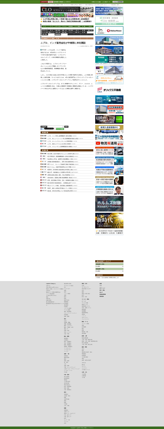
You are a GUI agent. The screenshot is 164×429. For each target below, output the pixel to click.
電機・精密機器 (67, 324)
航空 (65, 296)
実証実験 (84, 333)
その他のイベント (86, 369)
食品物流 (66, 305)
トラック (84, 315)
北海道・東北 (67, 395)
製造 (65, 359)
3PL (65, 287)
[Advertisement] (81, 59)
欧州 (65, 418)
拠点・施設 (58, 30)
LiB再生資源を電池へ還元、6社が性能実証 (58, 175)
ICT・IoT (84, 301)
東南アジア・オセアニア (69, 413)
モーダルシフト (85, 287)
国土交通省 (66, 376)
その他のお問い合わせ (51, 295)
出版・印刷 (66, 333)
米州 (65, 423)
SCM (65, 321)
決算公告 (48, 298)
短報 (101, 285)
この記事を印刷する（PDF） (86, 46)
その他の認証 (85, 357)
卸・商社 (66, 362)
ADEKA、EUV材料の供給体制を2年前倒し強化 (60, 169)
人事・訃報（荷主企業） (87, 344)
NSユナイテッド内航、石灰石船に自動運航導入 (60, 185)
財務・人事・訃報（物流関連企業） (90, 341)
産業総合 (66, 355)
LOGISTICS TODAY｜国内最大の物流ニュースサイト (46, 2)
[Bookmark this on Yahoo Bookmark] (55, 129)
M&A (90, 26)
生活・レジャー (67, 332)
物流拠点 (71, 26)
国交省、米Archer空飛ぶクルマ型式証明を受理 (60, 191)
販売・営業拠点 (67, 341)
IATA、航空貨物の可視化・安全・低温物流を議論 (60, 180)
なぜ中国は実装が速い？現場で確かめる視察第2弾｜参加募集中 (66, 19)
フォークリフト (85, 319)
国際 (84, 30)
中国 (84, 26)
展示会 (83, 364)
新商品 (83, 314)
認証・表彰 (64, 32)
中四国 (65, 404)
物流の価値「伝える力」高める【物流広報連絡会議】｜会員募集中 (67, 21)
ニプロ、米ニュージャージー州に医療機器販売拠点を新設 (62, 138)
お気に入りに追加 (96, 2)
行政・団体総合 (67, 389)
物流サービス (85, 304)
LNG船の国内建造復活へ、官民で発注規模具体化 (60, 161)
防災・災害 (84, 296)
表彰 (83, 358)
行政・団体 (71, 30)
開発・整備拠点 (67, 344)
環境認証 (84, 353)
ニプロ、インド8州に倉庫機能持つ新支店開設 (59, 136)
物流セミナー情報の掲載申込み (86, 4)
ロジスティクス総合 (68, 285)
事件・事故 (45, 34)
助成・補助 (66, 388)
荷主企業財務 (85, 342)
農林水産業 (66, 357)
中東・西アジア (67, 416)
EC (45, 26)
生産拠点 (66, 340)
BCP (83, 295)
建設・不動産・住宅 (68, 327)
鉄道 (65, 298)
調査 (83, 330)
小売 (65, 364)
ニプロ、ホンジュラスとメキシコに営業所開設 (60, 141)
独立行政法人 (67, 384)
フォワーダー (67, 288)
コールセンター (67, 349)
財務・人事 (58, 32)
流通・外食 (66, 330)
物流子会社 (66, 300)
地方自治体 (66, 383)
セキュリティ (85, 317)
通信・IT (66, 328)
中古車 (65, 372)
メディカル (58, 26)
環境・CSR (90, 30)
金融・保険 (66, 365)
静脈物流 (66, 301)
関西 (65, 402)
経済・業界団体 (67, 386)
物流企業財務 (85, 338)
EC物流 (66, 306)
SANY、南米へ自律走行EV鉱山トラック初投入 (60, 188)
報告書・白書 (85, 331)
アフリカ (66, 421)
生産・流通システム (86, 307)
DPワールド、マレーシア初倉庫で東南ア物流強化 (60, 164)
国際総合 (66, 410)
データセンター (67, 348)
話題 (84, 32)
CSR (83, 285)
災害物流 (66, 303)
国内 (77, 30)
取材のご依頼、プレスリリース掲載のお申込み (67, 4)
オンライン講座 (51, 38)
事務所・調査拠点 (68, 346)
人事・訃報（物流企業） (87, 339)
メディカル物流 (67, 308)
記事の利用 (48, 300)
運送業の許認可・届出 (87, 352)
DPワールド (90, 32)
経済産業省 (66, 378)
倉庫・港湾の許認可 (86, 360)
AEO (83, 349)
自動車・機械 (67, 322)
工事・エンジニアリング (69, 367)
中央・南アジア (67, 415)
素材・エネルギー (68, 325)
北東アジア (66, 411)
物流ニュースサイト (89, 427)
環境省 (65, 380)
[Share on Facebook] (41, 129)
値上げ (51, 34)
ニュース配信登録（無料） (114, 4)
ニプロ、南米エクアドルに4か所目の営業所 (59, 144)
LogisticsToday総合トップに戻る (48, 4)
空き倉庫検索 (45, 38)
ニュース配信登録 (50, 293)
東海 (65, 400)
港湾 (65, 292)
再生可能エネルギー (86, 288)
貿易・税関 (66, 316)
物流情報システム (86, 306)
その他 (83, 377)
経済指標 (84, 327)
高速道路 (64, 34)
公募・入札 (77, 32)
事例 (83, 325)
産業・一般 (64, 30)
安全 (83, 290)
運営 (47, 297)
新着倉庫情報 (58, 34)
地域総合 (66, 394)
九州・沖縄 (66, 405)
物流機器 (84, 311)
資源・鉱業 (66, 360)
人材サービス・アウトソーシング (71, 368)
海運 (65, 295)
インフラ (66, 351)
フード (51, 26)
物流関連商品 (85, 312)
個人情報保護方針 (50, 302)
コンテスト (84, 368)
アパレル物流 (67, 309)
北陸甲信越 (66, 399)
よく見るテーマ (106, 2)
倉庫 (65, 290)
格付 (83, 350)
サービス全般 (85, 302)
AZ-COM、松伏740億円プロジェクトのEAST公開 (60, 153)
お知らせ (48, 285)
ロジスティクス (45, 30)
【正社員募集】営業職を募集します (110, 277)
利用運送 (66, 314)
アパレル (64, 26)
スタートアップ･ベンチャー (70, 313)
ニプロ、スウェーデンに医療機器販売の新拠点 (60, 146)
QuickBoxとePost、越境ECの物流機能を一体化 (60, 159)
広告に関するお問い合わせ (100, 4)
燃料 (83, 292)
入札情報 (84, 374)
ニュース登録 (60, 129)
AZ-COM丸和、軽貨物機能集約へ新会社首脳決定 (60, 156)
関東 (65, 397)
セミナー (84, 366)
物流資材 (84, 309)
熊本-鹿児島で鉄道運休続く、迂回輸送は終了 (59, 183)
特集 (58, 38)
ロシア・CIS (67, 420)
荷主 (51, 30)
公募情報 (84, 375)
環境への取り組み (86, 293)
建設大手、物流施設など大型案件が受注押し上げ (60, 172)
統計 (83, 328)
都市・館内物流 (67, 311)
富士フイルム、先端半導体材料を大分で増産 (59, 167)
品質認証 (84, 355)
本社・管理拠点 (67, 343)
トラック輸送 (77, 26)
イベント (71, 32)
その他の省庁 (67, 381)
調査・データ (51, 32)
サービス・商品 (45, 32)
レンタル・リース (68, 370)
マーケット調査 (85, 323)
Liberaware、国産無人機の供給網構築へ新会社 (60, 177)
